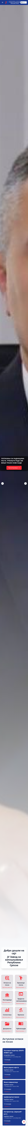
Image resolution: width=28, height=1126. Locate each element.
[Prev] (2, 483)
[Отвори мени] (2, 2)
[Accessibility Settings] (24, 1122)
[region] (14, 483)
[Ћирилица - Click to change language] (23, 2)
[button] (14, 1056)
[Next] (25, 483)
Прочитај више (13, 468)
